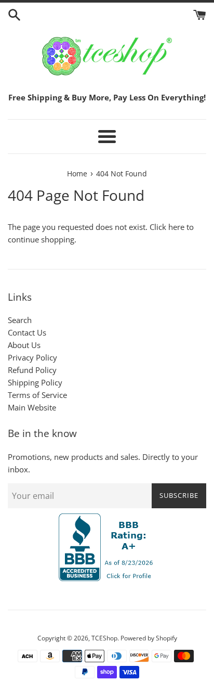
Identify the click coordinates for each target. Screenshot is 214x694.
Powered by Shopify (149, 638)
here (176, 227)
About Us (24, 345)
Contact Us (27, 332)
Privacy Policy (32, 357)
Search (20, 320)
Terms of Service (37, 395)
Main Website (32, 407)
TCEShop (104, 638)
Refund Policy (32, 370)
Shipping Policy (35, 382)
